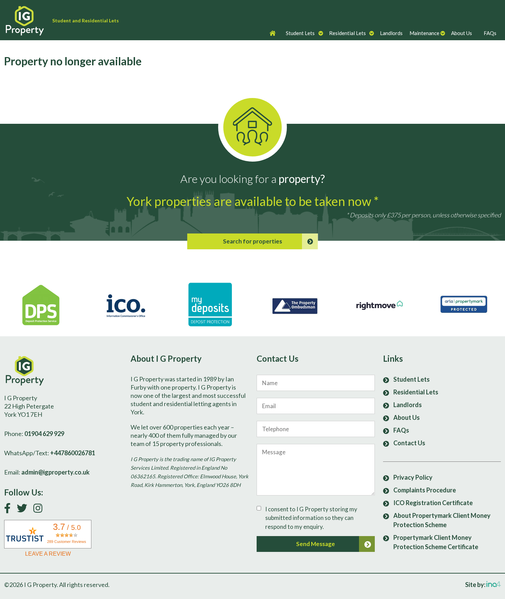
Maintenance (424, 33)
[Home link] (28, 20)
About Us (461, 33)
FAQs (490, 33)
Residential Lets (347, 33)
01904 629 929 (44, 433)
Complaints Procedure (424, 490)
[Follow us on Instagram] (40, 509)
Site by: (475, 584)
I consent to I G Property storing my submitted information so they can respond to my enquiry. (311, 517)
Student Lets (300, 33)
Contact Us (409, 443)
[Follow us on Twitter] (24, 509)
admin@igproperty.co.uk (55, 472)
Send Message (315, 543)
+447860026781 (72, 453)
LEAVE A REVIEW (48, 554)
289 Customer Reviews (66, 542)
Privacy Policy (413, 477)
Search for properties (252, 241)
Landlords (391, 33)
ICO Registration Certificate (433, 503)
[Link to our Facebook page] (10, 509)
